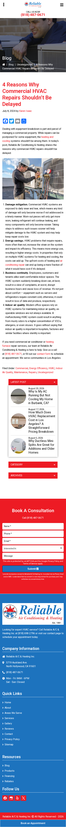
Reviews (9, 729)
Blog (11, 64)
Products (9, 771)
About (8, 708)
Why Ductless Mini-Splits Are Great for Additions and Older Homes (41, 447)
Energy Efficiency (38, 368)
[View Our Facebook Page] (5, 798)
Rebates (9, 781)
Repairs (33, 372)
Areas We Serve (13, 713)
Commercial (22, 368)
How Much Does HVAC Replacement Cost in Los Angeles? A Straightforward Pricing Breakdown (41, 422)
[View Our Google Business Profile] (11, 798)
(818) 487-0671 (33, 14)
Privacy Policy (53, 561)
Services (9, 718)
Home (8, 702)
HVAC (52, 368)
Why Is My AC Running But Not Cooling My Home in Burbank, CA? (40, 397)
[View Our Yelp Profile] (17, 798)
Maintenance (20, 372)
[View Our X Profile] (23, 798)
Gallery (8, 723)
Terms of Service (30, 563)
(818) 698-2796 (26, 633)
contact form (43, 354)
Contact (9, 734)
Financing (9, 776)
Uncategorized (25, 64)
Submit (31, 569)
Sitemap (9, 744)
